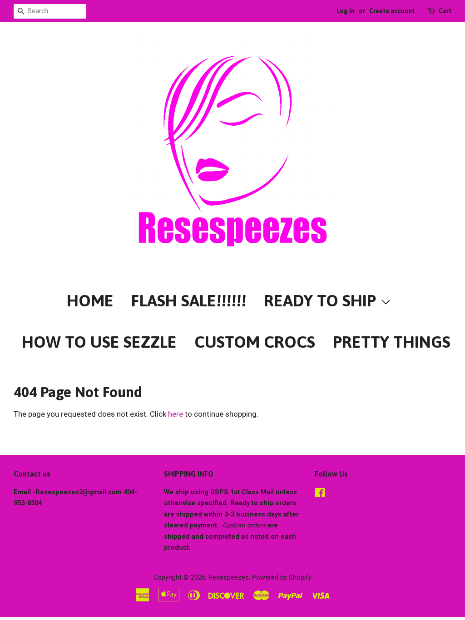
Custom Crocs (254, 341)
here (175, 413)
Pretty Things (391, 341)
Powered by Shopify (282, 577)
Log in (345, 11)
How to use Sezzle (99, 341)
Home (90, 300)
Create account (392, 11)
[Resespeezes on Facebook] (320, 494)
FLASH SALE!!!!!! (188, 300)
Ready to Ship (322, 300)
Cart (445, 11)
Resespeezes (228, 577)
